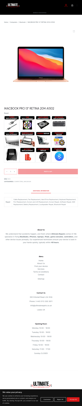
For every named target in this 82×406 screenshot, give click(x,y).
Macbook (27, 181)
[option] (11, 123)
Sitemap (41, 279)
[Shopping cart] (72, 5)
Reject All (60, 399)
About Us (41, 263)
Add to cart (48, 171)
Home (41, 261)
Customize (47, 399)
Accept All (73, 399)
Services (41, 269)
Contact (41, 275)
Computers (18, 181)
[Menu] (77, 5)
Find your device (41, 266)
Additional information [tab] (41, 191)
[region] (41, 397)
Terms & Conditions (41, 272)
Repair (6, 113)
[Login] (66, 5)
